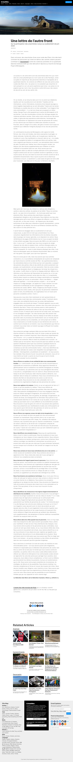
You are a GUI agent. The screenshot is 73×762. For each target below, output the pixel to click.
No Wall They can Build (16, 731)
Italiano (22, 53)
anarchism (29, 611)
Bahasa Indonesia (17, 744)
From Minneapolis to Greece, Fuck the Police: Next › (42, 613)
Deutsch (17, 739)
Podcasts (14, 3)
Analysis (14, 51)
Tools (10, 3)
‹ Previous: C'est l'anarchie (25, 613)
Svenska (18, 749)
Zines (3, 713)
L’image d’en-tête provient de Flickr (25, 587)
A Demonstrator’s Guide (14, 710)
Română (12, 749)
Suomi (17, 742)
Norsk (8, 753)
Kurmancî (4, 753)
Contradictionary (6, 723)
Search (22, 3)
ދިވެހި (16, 752)
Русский (4, 742)
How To (12, 708)
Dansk (3, 750)
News (16, 708)
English (14, 53)
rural (45, 611)
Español (18, 53)
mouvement (24, 61)
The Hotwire (5, 732)
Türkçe (17, 745)
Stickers (17, 713)
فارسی (3, 747)
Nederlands (9, 747)
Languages (27, 3)
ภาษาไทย (11, 750)
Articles (4, 705)
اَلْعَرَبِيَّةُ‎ (3, 749)
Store (18, 3)
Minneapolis (41, 611)
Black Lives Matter (35, 611)
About (32, 3)
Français (4, 740)
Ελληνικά (13, 742)
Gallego (19, 752)
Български (6, 744)
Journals (7, 713)
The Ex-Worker (6, 731)
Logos (11, 715)
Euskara (8, 745)
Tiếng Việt (8, 752)
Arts (3, 707)
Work (12, 723)
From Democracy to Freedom (9, 721)
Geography (26, 51)
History (8, 708)
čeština (4, 745)
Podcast (4, 729)
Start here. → (42, 725)
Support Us (68, 2)
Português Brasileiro (12, 740)
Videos (4, 715)
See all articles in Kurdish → (41, 3)
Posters (12, 713)
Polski (8, 742)
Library (6, 3)
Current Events (20, 51)
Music (7, 715)
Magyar (13, 745)
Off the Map (11, 728)
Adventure (7, 707)
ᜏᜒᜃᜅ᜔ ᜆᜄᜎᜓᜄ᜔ (14, 753)
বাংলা (15, 749)
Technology (5, 710)
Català (12, 752)
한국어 (7, 749)
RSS (7, 705)
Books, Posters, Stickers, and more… (11, 736)
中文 (11, 744)
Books (2, 3)
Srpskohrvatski (16, 747)
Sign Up (68, 713)
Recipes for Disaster (13, 724)
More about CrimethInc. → (39, 718)
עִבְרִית (7, 750)
